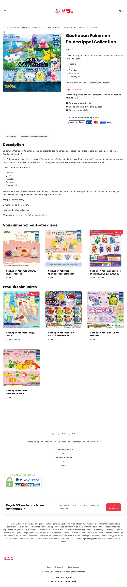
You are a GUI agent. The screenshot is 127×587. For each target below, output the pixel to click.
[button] (4, 32)
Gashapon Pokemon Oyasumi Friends (16, 392)
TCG (59, 441)
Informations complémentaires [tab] (33, 137)
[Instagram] (53, 434)
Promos (97, 441)
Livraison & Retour (63, 457)
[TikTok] (58, 434)
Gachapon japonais (35, 441)
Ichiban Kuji (50, 441)
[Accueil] (63, 558)
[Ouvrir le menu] (5, 11)
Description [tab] (11, 137)
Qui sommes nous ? (63, 449)
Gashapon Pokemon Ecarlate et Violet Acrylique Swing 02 (105, 272)
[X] (68, 434)
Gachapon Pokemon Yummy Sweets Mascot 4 (21, 272)
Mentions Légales (63, 577)
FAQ (63, 453)
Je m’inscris (113, 507)
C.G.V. (63, 461)
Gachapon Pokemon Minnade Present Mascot (61, 272)
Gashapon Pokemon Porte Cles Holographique (62, 334)
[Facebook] (63, 434)
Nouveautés (87, 441)
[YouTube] (73, 434)
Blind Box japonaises (71, 441)
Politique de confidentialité (63, 581)
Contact (63, 465)
